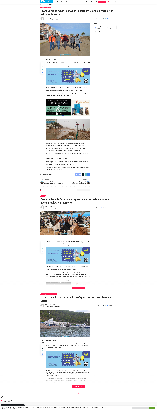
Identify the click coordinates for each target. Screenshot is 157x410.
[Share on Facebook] (102, 19)
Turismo (48, 7)
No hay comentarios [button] (84, 189)
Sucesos (43, 7)
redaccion (47, 18)
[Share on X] (103, 19)
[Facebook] (99, 27)
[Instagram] (99, 32)
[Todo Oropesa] (46, 2)
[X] (111, 27)
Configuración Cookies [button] (136, 407)
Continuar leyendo (78, 288)
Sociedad (49, 293)
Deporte (43, 293)
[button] (96, 2)
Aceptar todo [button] (152, 407)
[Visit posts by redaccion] (42, 19)
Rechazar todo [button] (145, 407)
